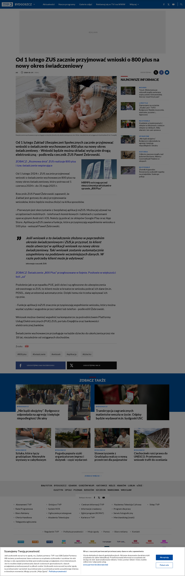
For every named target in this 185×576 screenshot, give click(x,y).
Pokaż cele (164, 565)
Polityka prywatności (58, 571)
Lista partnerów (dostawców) (95, 565)
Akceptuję (164, 557)
